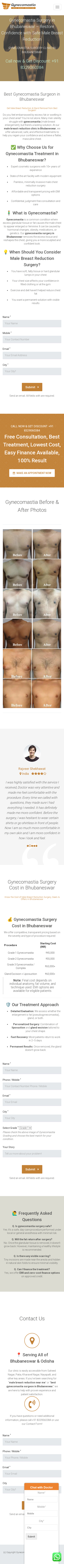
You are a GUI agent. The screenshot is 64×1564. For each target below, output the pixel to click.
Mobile (7, 332)
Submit (30, 387)
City (5, 364)
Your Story (9, 1147)
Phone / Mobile (12, 1079)
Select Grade (10, 1127)
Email (6, 348)
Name (7, 316)
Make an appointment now (33, 473)
